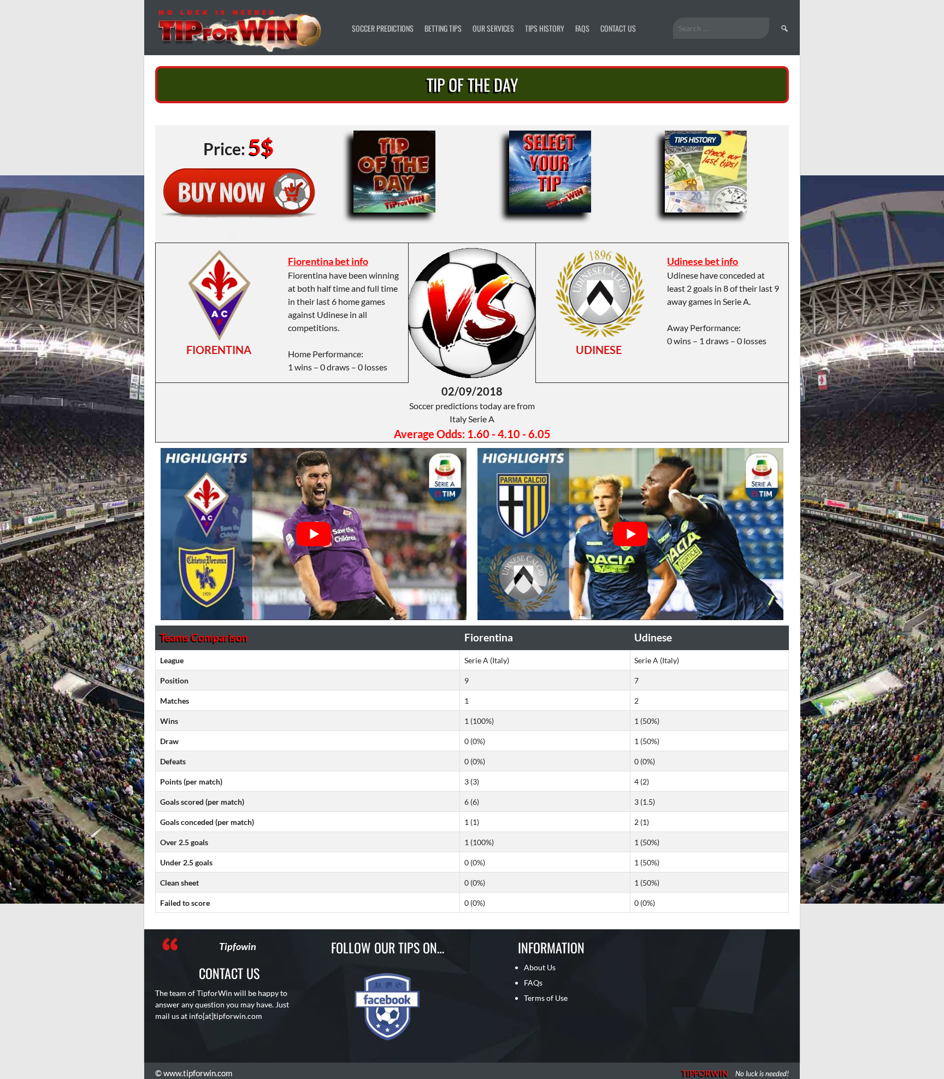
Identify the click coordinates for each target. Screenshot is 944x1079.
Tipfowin (237, 946)
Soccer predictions (383, 28)
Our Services (493, 28)
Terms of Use (546, 998)
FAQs (582, 28)
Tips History (544, 28)
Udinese (599, 349)
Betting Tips (443, 28)
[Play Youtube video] (314, 534)
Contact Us (618, 28)
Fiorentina (218, 349)
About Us (540, 967)
